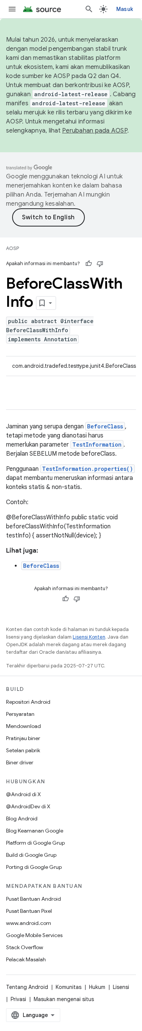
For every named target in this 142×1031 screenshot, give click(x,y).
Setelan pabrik (23, 750)
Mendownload (23, 726)
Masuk (124, 9)
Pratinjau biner (23, 738)
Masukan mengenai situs (64, 999)
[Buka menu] (12, 9)
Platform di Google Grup (35, 842)
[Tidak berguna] (100, 263)
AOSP (12, 248)
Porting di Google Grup (34, 867)
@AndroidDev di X (28, 806)
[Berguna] (88, 263)
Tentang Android (27, 987)
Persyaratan (20, 714)
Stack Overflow (24, 947)
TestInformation (97, 444)
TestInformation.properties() (87, 468)
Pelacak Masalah (26, 959)
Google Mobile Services (34, 935)
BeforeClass (105, 426)
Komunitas (68, 987)
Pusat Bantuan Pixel (29, 911)
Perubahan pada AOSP (94, 130)
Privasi (18, 999)
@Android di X (23, 794)
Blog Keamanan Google (34, 830)
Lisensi (121, 987)
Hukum (97, 987)
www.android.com (28, 923)
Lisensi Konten (89, 637)
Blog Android (21, 818)
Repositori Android (28, 701)
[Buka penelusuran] (89, 9)
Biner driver (19, 762)
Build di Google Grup (31, 854)
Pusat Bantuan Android (33, 898)
